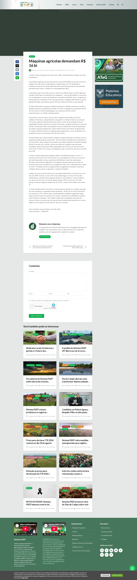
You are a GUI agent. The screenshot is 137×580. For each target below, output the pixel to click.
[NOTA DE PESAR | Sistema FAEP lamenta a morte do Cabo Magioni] (39, 491)
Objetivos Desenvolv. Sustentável (82, 543)
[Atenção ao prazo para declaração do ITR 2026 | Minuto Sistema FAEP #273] (39, 460)
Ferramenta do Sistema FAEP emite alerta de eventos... (39, 380)
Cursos (74, 4)
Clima (82, 4)
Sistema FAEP (101, 4)
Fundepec (104, 539)
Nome (31, 293)
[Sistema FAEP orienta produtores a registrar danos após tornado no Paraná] (39, 399)
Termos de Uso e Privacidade (81, 551)
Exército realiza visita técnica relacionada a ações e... (75, 472)
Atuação (29, 334)
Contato (111, 4)
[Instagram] (102, 550)
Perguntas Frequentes (78, 528)
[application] (25, 528)
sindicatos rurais (25, 556)
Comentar (62, 70)
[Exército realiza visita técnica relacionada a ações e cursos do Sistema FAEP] (75, 460)
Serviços (32, 56)
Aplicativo (75, 539)
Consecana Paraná (106, 532)
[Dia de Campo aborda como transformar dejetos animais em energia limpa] (75, 368)
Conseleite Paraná (106, 535)
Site (68, 293)
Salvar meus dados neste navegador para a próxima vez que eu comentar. (50, 300)
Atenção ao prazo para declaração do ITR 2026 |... (38, 472)
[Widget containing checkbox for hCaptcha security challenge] (43, 306)
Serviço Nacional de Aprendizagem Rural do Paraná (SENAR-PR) (25, 554)
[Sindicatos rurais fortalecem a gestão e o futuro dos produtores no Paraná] (39, 337)
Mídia (67, 4)
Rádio (40, 457)
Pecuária (65, 365)
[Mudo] (32, 534)
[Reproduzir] (16, 534)
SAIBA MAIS (24, 578)
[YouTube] (116, 550)
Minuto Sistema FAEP (32, 457)
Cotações (90, 4)
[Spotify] (107, 555)
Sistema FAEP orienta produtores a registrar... (37, 411)
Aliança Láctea (105, 528)
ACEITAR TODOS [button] (117, 575)
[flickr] (102, 555)
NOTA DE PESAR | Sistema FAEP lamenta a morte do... (38, 503)
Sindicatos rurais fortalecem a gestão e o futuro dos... (40, 349)
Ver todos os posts (44, 236)
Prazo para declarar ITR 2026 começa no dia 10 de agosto (39, 441)
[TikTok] (121, 550)
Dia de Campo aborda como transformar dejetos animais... (75, 380)
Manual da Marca (77, 535)
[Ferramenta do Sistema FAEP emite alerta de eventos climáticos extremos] (39, 368)
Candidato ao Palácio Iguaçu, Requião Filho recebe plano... (75, 411)
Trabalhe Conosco (77, 547)
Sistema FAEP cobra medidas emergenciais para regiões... (75, 441)
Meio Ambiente (73, 334)
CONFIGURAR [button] (105, 575)
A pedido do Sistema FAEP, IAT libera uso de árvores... (74, 349)
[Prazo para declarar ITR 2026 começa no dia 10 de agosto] (39, 430)
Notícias (59, 4)
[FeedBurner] (111, 555)
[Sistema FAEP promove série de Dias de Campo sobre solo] (75, 491)
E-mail (50, 293)
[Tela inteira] (35, 534)
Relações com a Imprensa (38, 70)
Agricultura (30, 396)
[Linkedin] (111, 550)
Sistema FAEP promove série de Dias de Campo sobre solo (75, 503)
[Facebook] (107, 550)
